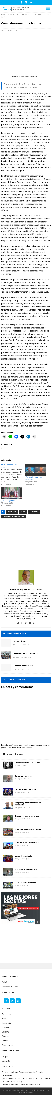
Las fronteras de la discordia (27, 762)
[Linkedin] (31, 2)
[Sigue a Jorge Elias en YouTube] (29, 623)
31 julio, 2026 (20, 832)
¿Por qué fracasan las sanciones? (33, 478)
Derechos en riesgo (23, 776)
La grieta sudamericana (25, 789)
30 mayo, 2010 (8, 30)
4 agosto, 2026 (20, 819)
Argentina (11, 512)
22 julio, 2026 (20, 872)
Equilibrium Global (10, 986)
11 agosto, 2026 (21, 792)
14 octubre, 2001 (19, 669)
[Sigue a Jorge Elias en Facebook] (20, 623)
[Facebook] (21, 2)
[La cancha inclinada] (8, 858)
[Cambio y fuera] (6, 643)
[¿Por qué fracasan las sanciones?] (35, 470)
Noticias (14, 14)
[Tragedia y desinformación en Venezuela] (8, 805)
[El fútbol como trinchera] (8, 885)
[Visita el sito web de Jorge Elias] (18, 623)
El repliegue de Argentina (26, 869)
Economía (6, 1023)
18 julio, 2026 (20, 885)
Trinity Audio (25, 77)
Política (5, 1018)
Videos (5, 1040)
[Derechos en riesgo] (8, 778)
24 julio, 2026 (20, 859)
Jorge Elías (6, 1056)
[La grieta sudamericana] (8, 792)
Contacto (6, 1061)
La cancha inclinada (23, 856)
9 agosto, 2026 (20, 807)
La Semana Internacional (13, 516)
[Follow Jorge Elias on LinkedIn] (33, 623)
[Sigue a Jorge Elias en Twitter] (25, 623)
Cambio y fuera (19, 641)
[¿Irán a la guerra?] (11, 493)
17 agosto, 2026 (21, 765)
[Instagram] (26, 2)
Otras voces (7, 1045)
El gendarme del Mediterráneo (28, 829)
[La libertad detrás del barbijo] (6, 655)
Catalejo (5, 1036)
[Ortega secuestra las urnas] (8, 818)
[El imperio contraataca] (6, 667)
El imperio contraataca (23, 665)
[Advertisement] (26, 52)
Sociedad (6, 1027)
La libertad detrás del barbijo (25, 653)
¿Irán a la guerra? (8, 500)
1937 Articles (37, 589)
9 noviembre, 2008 (20, 645)
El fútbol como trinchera (25, 883)
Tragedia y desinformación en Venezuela (28, 803)
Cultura (5, 1031)
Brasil (23, 512)
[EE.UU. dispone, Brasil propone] (13, 474)
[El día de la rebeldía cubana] (8, 845)
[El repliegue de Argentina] (8, 872)
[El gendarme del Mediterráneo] (8, 832)
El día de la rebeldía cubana (27, 842)
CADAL (5, 982)
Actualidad (6, 1014)
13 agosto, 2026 (21, 779)
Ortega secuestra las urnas (27, 816)
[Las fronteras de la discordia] (8, 765)
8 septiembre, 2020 (20, 657)
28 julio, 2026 (20, 845)
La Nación (34, 512)
